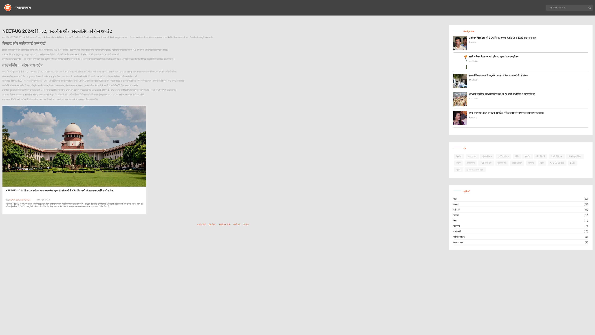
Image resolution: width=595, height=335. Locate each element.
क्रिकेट (459, 156)
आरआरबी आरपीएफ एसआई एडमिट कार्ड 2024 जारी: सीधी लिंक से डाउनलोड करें (502, 94)
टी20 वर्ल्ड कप (503, 156)
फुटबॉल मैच (502, 163)
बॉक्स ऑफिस (517, 163)
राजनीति (456, 226)
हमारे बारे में (201, 224)
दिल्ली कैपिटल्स (556, 156)
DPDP (246, 224)
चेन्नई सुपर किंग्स (575, 156)
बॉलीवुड (531, 163)
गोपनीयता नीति (224, 224)
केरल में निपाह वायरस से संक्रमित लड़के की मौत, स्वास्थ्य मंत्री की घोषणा (498, 75)
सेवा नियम (212, 224)
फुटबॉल (527, 156)
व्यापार (455, 204)
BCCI (572, 163)
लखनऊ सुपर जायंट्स (475, 169)
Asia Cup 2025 (557, 163)
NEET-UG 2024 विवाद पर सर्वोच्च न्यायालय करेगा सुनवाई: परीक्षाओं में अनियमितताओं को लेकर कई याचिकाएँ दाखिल (59, 190)
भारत (542, 163)
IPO (517, 156)
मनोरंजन (456, 209)
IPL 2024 (540, 156)
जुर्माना (458, 169)
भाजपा (458, 163)
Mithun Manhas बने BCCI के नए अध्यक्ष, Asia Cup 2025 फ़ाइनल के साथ (502, 37)
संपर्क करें (236, 224)
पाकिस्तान (471, 163)
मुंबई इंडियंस (487, 156)
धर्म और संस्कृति (459, 237)
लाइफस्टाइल (458, 242)
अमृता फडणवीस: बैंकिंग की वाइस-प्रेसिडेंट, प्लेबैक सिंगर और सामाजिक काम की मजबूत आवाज (506, 113)
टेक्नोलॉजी (457, 231)
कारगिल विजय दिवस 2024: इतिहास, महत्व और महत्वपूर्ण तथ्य (494, 56)
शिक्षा (455, 220)
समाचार (456, 215)
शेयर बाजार (472, 156)
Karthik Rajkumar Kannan (19, 200)
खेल (454, 199)
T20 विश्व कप (486, 163)
